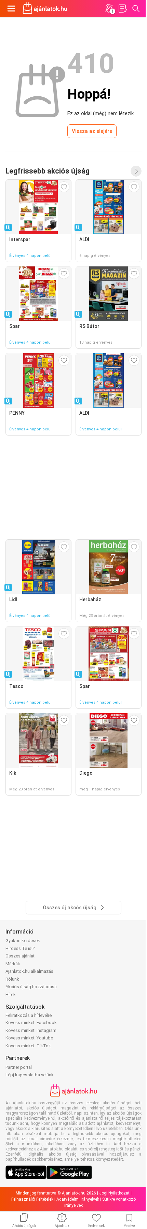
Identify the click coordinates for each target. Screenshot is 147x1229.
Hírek (10, 994)
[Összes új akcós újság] (136, 171)
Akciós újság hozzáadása (31, 986)
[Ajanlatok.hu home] (45, 8)
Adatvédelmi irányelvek (77, 1199)
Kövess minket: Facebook (31, 1022)
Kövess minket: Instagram (30, 1030)
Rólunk (12, 979)
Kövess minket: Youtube (29, 1037)
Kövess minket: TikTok (28, 1045)
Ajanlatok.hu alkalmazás (29, 971)
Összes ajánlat (20, 955)
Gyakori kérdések (22, 940)
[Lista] (122, 8)
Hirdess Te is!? (20, 948)
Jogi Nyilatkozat (114, 1193)
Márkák (12, 963)
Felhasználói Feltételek (32, 1199)
